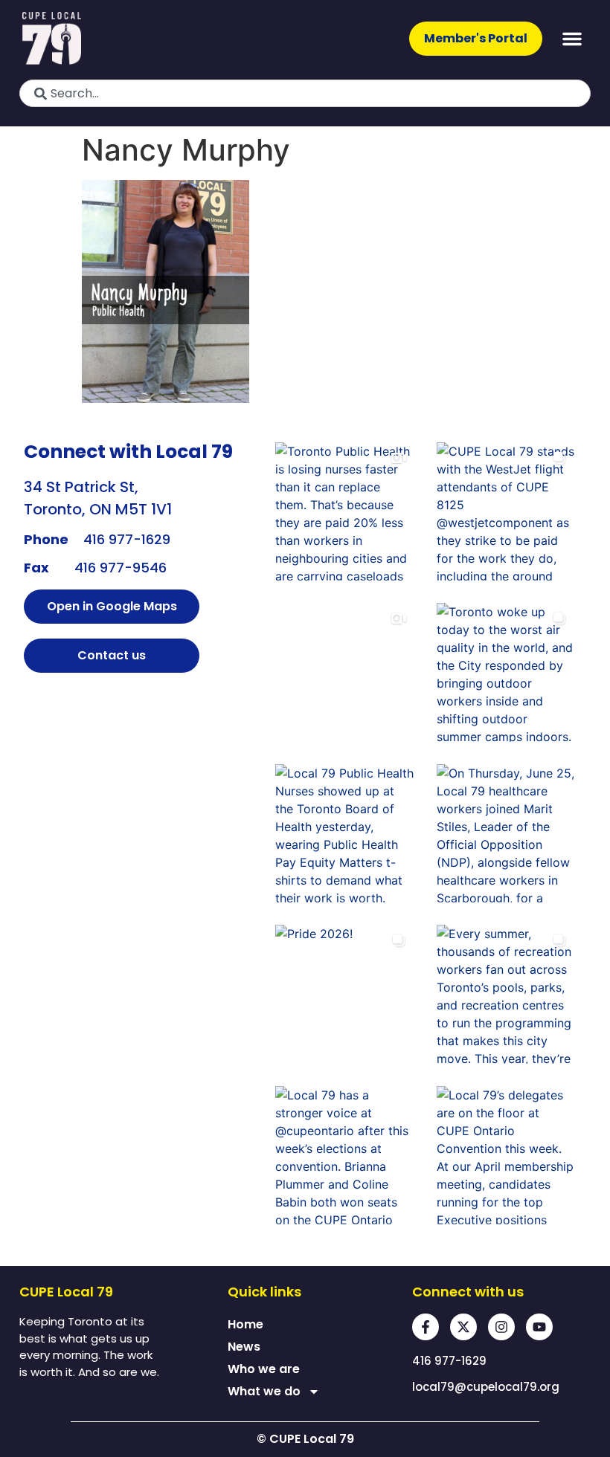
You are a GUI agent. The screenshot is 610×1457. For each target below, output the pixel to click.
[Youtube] (539, 1327)
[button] (572, 38)
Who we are (264, 1368)
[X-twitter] (463, 1327)
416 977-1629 (126, 539)
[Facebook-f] (425, 1327)
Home (245, 1324)
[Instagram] (501, 1327)
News (244, 1346)
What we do (264, 1391)
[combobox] (305, 93)
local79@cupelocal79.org (485, 1387)
